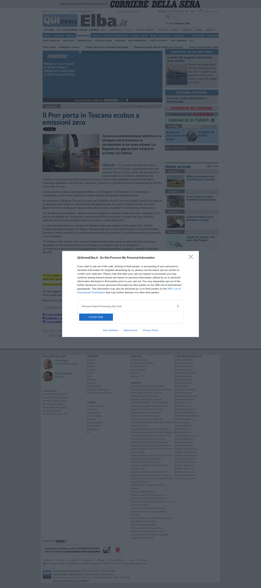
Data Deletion (110, 330)
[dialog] (130, 294)
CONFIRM (96, 317)
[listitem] (130, 306)
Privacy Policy (150, 330)
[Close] (192, 258)
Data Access (130, 330)
